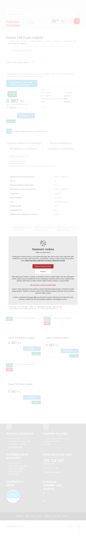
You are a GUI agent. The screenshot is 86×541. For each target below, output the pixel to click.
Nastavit (43, 271)
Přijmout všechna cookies (43, 266)
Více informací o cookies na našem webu (43, 285)
